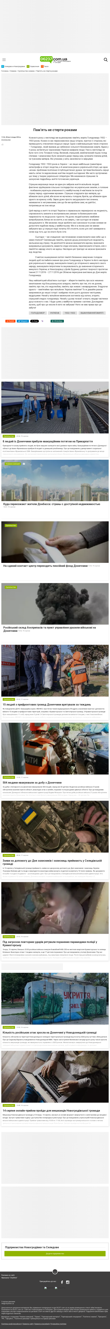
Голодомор (38, 313)
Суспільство (6, 140)
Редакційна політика (58, 1324)
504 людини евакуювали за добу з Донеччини (32, 782)
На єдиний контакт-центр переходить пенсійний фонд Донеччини (45, 565)
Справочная (43, 967)
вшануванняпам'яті (92, 313)
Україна (54, 313)
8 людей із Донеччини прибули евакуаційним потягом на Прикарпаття (48, 441)
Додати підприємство (55, 1254)
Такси (59, 967)
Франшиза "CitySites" (9, 1278)
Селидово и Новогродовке (19, 967)
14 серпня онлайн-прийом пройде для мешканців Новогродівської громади (51, 1110)
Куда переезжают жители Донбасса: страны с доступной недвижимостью (51, 504)
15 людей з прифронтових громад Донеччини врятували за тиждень (47, 704)
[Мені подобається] (2, 144)
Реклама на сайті (8, 1275)
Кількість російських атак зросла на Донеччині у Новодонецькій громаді (50, 1032)
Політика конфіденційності (11, 1324)
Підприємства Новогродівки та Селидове (32, 1247)
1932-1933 (70, 313)
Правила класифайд (42, 1324)
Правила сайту (28, 1324)
